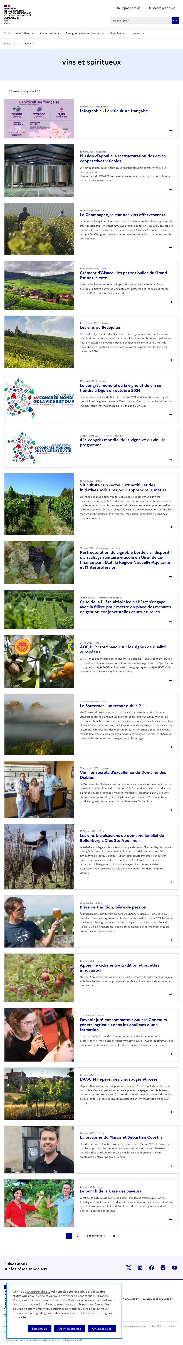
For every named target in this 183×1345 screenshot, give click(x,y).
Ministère (115, 33)
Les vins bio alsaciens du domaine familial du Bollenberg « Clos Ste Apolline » (122, 838)
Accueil (8, 43)
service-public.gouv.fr (156, 1299)
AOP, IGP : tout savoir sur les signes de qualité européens (123, 649)
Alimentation (48, 33)
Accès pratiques (164, 8)
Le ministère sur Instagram (163, 1267)
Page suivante (94, 1236)
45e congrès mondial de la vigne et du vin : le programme (122, 442)
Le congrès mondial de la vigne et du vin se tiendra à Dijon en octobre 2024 (120, 388)
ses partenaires (36, 1291)
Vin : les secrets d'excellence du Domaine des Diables (123, 775)
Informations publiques (134, 1326)
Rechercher (175, 20)
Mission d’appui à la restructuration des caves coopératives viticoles (123, 158)
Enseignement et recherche (83, 33)
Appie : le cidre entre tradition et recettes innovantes (119, 967)
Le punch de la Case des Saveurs (110, 1191)
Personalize (39, 1328)
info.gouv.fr (128, 1299)
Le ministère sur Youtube (174, 1267)
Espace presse (130, 8)
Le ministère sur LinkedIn (140, 1267)
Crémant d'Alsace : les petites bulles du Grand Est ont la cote (123, 275)
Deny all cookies (70, 1328)
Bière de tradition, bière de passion (113, 907)
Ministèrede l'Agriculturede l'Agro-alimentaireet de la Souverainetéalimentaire (17, 13)
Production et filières (17, 33)
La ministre (137, 33)
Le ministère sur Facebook (151, 1267)
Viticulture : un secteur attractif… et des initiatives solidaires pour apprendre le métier (123, 487)
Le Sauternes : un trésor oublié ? (110, 706)
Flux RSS (156, 1326)
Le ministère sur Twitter (128, 1267)
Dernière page (114, 1236)
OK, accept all (102, 1328)
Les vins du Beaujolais (100, 327)
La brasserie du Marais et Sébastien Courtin (121, 1137)
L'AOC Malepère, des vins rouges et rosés (119, 1079)
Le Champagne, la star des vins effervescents (122, 215)
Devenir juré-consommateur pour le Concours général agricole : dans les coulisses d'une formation (123, 1025)
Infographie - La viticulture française (114, 111)
